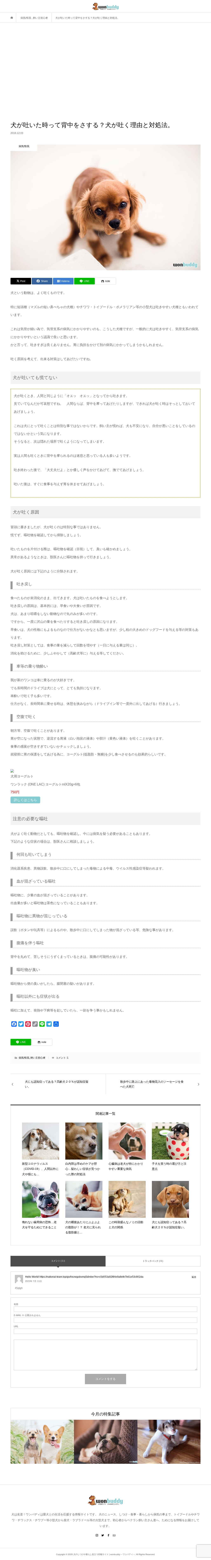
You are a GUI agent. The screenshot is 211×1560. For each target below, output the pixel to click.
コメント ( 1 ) (58, 1261)
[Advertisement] (105, 72)
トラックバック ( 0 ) (153, 1261)
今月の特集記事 (105, 1414)
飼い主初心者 (37, 1057)
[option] (42, 1442)
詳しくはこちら (25, 800)
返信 (194, 1277)
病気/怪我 (24, 1057)
